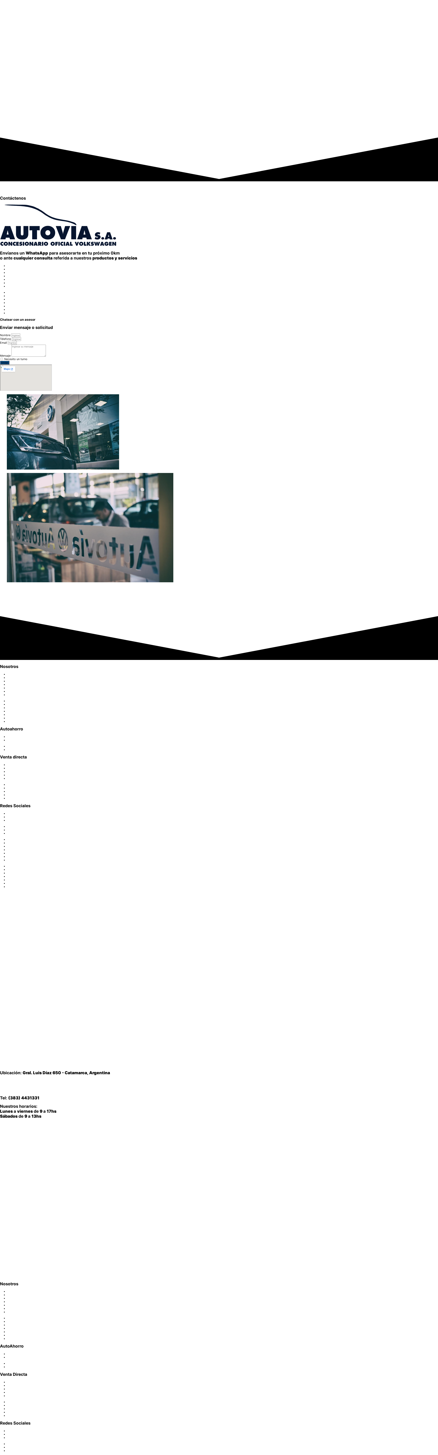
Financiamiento (16, 279)
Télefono (6, 339)
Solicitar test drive (18, 601)
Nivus (10, 764)
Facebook (13, 813)
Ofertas (12, 276)
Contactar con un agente (25, 610)
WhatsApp (13, 820)
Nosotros (13, 286)
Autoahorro (14, 269)
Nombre (5, 335)
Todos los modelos (19, 778)
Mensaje (5, 355)
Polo (10, 771)
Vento (10, 775)
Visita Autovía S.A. (8, 1124)
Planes (11, 736)
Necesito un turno (15, 359)
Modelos (12, 265)
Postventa (13, 272)
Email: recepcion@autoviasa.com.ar (36, 1089)
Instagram (13, 817)
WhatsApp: (30, 1081)
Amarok (12, 768)
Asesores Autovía (18, 282)
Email (4, 342)
